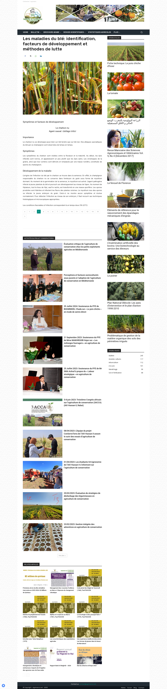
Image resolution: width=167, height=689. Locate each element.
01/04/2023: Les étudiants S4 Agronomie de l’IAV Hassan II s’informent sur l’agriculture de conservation (82, 465)
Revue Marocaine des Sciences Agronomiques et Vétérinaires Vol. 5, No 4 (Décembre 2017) (125, 153)
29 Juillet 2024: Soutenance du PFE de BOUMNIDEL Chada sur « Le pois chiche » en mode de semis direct (82, 309)
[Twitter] (30, 56)
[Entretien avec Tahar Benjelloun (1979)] (35, 629)
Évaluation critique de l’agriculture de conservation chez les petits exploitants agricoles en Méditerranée (82, 247)
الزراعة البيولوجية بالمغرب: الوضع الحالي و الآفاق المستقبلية (123, 122)
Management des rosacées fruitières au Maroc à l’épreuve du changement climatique (62, 590)
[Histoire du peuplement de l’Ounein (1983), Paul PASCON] (35, 604)
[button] (141, 32)
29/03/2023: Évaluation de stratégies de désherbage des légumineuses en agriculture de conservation (82, 496)
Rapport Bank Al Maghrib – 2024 (60, 665)
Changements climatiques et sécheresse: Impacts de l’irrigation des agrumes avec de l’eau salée (34, 668)
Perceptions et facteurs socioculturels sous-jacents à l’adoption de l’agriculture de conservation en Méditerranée (82, 278)
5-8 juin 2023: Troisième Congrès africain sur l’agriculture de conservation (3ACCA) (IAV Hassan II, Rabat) (82, 402)
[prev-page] (24, 675)
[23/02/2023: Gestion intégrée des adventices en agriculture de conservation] (42, 537)
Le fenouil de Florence (119, 183)
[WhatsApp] (35, 56)
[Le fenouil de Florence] (125, 171)
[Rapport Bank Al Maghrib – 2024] (62, 655)
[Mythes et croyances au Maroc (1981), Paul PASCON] (62, 604)
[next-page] (27, 675)
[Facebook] (25, 56)
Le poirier (112, 275)
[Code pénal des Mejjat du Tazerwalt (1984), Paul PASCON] (89, 578)
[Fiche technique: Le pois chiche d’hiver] (125, 51)
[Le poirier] (125, 264)
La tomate (112, 93)
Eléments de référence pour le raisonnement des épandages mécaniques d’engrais (123, 213)
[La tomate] (125, 81)
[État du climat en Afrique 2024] (89, 655)
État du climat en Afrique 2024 (86, 665)
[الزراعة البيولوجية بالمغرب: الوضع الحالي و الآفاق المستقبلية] (125, 109)
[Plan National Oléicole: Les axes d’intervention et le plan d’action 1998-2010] (125, 291)
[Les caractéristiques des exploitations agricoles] (62, 629)
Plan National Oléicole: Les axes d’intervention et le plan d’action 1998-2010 (124, 305)
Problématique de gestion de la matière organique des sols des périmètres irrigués (123, 338)
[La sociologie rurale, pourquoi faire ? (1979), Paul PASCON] (89, 604)
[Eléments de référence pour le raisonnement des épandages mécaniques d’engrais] (125, 198)
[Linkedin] (41, 56)
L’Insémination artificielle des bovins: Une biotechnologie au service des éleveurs (123, 246)
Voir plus (61, 555)
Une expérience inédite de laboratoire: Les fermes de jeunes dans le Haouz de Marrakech (89, 641)
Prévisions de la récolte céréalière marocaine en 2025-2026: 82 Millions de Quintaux (34, 590)
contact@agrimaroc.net (87, 684)
